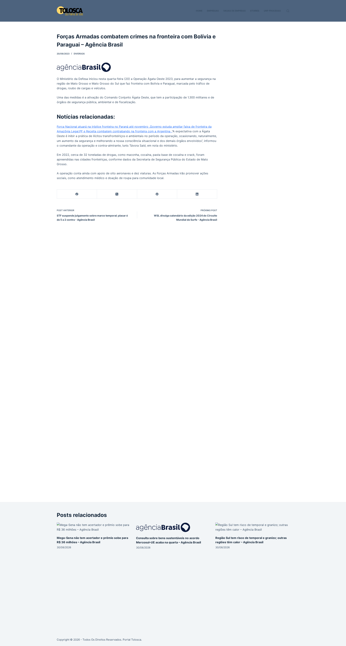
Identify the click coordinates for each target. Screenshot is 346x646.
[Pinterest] (157, 194)
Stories (254, 10)
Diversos (79, 53)
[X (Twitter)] (117, 194)
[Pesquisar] (288, 11)
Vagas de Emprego (234, 10)
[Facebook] (77, 194)
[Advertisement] (258, 57)
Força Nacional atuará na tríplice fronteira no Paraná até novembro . (103, 126)
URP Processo (272, 10)
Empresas (213, 10)
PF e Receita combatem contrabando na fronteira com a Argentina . (125, 131)
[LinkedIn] (197, 194)
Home (199, 10)
